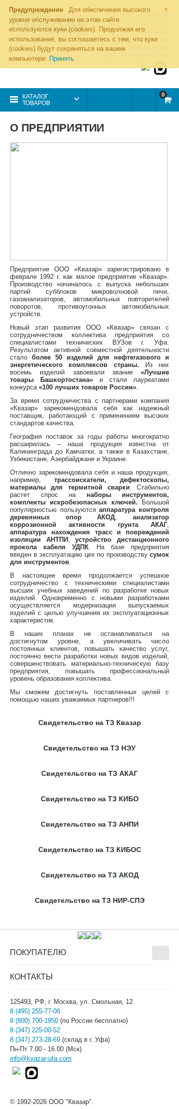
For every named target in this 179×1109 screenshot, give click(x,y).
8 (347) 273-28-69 (35, 1039)
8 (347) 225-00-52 (35, 1030)
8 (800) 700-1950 (34, 1020)
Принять (61, 58)
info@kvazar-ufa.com (41, 1058)
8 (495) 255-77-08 (35, 1011)
